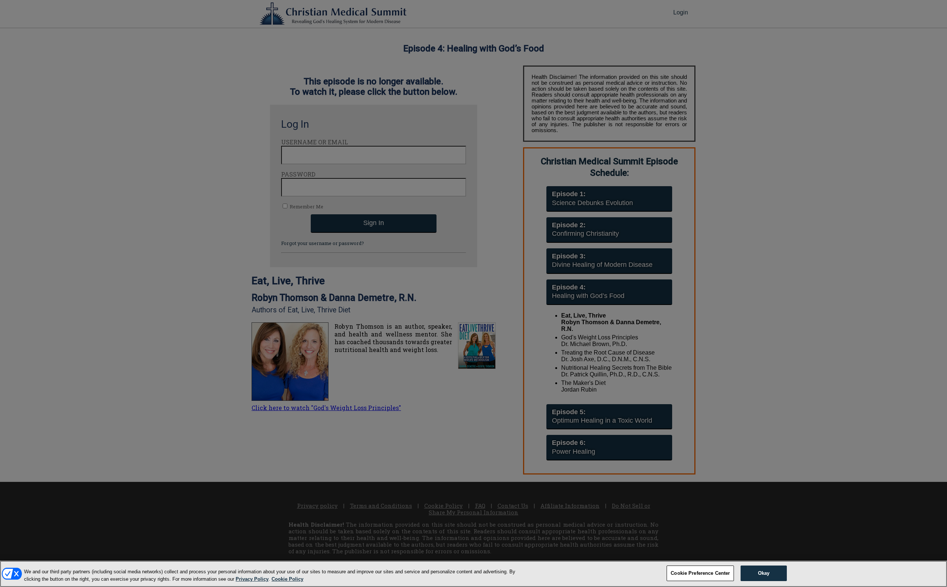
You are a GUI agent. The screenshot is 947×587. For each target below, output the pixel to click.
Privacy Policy (252, 579)
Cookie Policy (287, 579)
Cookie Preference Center (700, 573)
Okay (764, 573)
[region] (473, 574)
